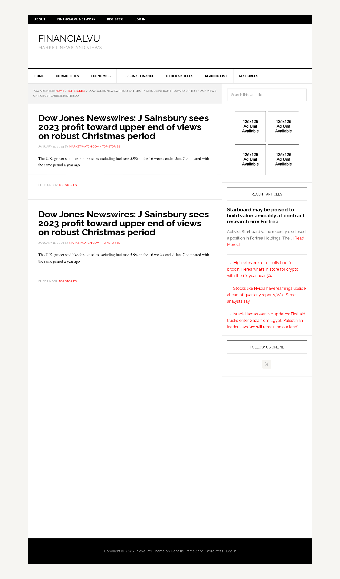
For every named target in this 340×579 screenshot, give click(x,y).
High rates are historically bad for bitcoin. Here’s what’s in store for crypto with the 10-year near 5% (262, 269)
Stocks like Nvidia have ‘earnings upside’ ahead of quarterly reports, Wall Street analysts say (266, 295)
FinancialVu (69, 38)
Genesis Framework (187, 551)
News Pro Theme (151, 551)
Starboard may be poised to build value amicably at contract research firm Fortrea (266, 216)
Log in (231, 551)
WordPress (214, 551)
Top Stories (68, 185)
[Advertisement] (211, 45)
